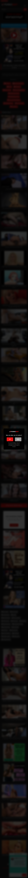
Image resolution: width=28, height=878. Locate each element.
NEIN (18, 439)
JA (10, 439)
